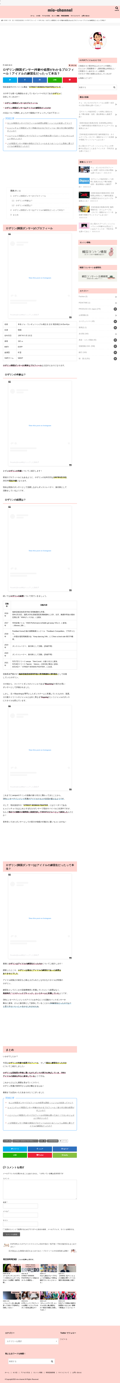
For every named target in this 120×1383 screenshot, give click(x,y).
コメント (6, 1178)
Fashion (83, 296)
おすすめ (64, 1141)
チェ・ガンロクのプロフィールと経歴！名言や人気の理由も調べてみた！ (96, 104)
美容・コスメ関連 (87, 340)
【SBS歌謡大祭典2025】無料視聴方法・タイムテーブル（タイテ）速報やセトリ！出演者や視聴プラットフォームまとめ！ (96, 137)
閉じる (17, 191)
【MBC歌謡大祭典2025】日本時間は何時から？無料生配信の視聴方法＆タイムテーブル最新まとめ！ (96, 125)
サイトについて (75, 15)
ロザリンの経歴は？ (22, 205)
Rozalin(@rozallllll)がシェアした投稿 (23, 315)
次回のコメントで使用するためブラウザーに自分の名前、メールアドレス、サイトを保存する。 (40, 1229)
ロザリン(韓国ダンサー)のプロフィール (28, 196)
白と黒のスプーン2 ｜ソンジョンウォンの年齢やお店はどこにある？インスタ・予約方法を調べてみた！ (96, 148)
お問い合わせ (85, 15)
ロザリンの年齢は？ (22, 201)
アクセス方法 (46, 15)
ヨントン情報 (55, 15)
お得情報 (83, 315)
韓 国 (43, 1141)
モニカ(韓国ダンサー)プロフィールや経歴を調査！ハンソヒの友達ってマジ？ (39, 123)
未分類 (83, 334)
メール (6, 1211)
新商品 (83, 327)
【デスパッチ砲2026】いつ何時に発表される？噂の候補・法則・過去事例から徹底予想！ (95, 114)
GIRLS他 (8, 1141)
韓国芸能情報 (65, 15)
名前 (5, 1202)
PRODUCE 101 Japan (90, 309)
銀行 (83, 352)
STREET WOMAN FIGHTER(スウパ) (26, 1141)
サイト (5, 1220)
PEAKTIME (84, 303)
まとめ (14, 215)
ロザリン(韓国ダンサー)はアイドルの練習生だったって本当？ (37, 210)
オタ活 (38, 15)
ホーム (32, 15)
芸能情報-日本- (87, 346)
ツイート (64, 1339)
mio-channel (60, 10)
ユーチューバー (87, 321)
